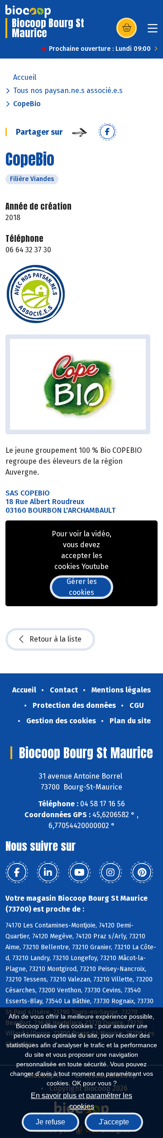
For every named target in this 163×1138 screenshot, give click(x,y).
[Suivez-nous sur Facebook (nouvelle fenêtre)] (16, 872)
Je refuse (50, 1122)
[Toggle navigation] (153, 31)
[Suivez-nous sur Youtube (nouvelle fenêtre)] (79, 872)
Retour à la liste (55, 639)
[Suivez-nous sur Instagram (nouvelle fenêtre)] (110, 872)
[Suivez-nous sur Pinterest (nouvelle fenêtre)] (141, 872)
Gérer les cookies (82, 587)
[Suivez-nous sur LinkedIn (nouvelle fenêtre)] (48, 872)
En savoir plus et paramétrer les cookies (81, 1100)
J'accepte (114, 1122)
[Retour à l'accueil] (28, 11)
